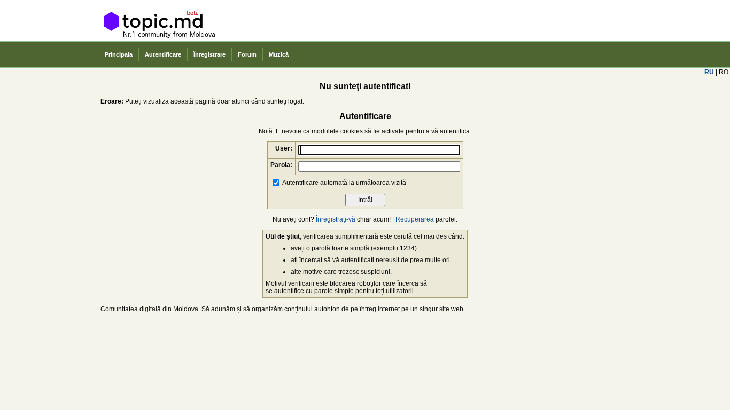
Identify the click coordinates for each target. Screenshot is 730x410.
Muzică (279, 54)
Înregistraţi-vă (335, 219)
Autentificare (163, 54)
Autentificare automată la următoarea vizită (344, 182)
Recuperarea (414, 219)
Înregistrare (209, 54)
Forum (247, 54)
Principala (119, 54)
